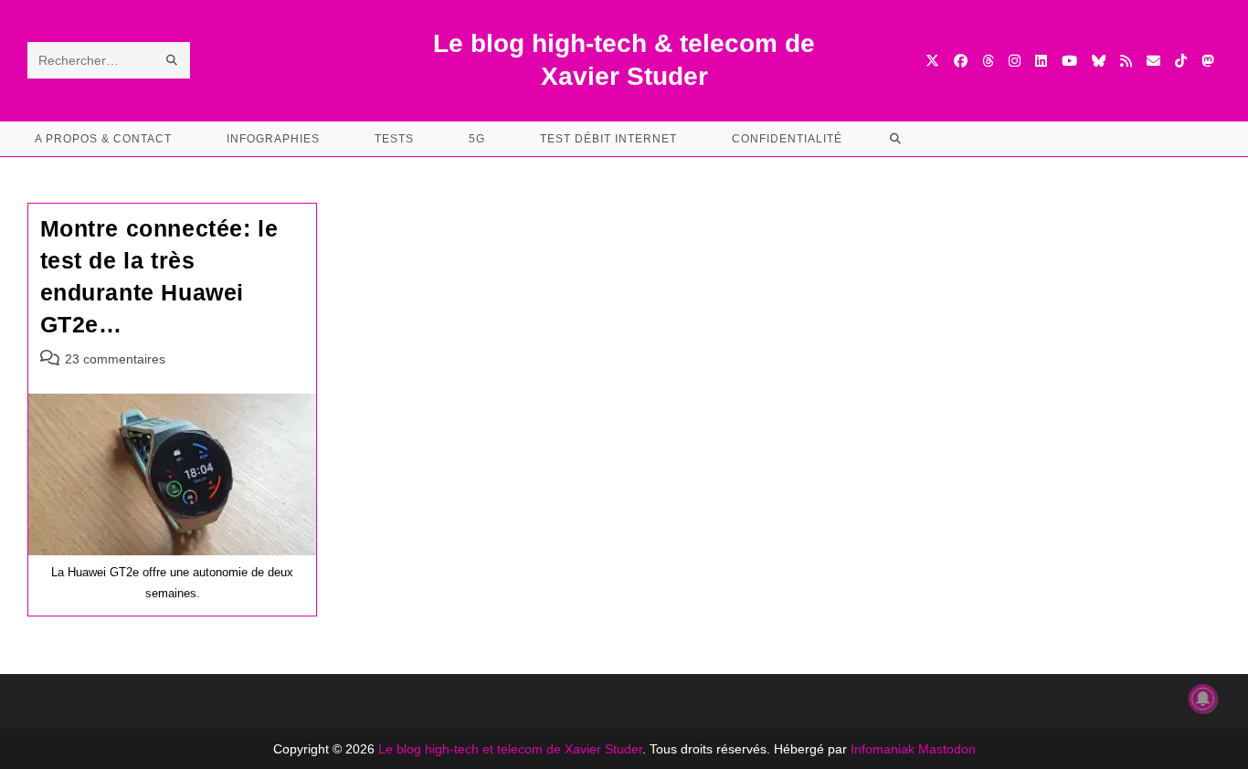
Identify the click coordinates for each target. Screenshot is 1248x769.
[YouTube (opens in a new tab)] (1069, 61)
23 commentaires (115, 359)
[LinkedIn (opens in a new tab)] (1041, 61)
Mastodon (947, 749)
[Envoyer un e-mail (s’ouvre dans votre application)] (1153, 61)
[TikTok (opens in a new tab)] (1181, 61)
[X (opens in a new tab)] (932, 61)
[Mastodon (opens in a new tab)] (1207, 61)
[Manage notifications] (1203, 698)
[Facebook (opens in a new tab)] (961, 61)
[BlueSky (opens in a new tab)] (1098, 61)
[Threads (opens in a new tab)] (988, 61)
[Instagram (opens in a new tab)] (1014, 61)
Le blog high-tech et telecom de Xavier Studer (510, 749)
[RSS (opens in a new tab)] (1126, 61)
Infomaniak (883, 749)
